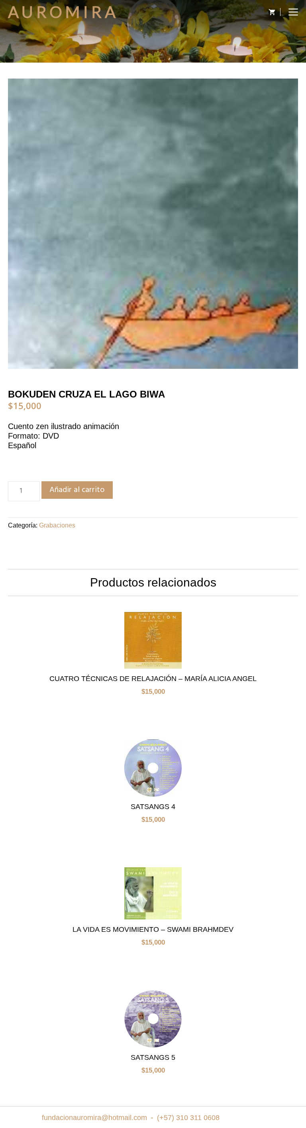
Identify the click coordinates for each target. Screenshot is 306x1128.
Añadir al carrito (77, 490)
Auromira (63, 12)
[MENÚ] (293, 12)
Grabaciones (57, 525)
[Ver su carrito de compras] (270, 12)
